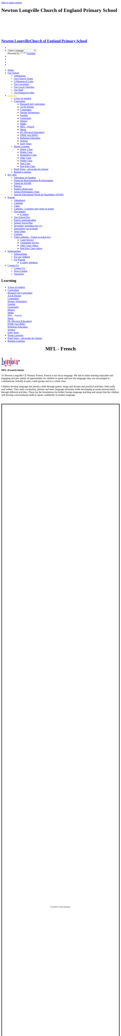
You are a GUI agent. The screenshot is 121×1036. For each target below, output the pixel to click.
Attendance (19, 200)
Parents (11, 197)
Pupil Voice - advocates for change (31, 169)
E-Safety (24, 214)
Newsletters (20, 211)
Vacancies (19, 274)
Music (23, 129)
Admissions (20, 75)
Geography (25, 118)
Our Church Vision (23, 78)
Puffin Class (26, 160)
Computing (25, 109)
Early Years (26, 143)
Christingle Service (29, 242)
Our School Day (22, 217)
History (24, 121)
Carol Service (27, 240)
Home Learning (22, 146)
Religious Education (30, 138)
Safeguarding (14, 251)
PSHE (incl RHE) (29, 135)
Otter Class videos (29, 245)
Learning (12, 95)
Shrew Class (26, 149)
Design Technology (30, 112)
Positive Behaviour (23, 189)
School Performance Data (26, 191)
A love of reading (22, 98)
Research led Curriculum (32, 104)
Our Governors (21, 84)
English (24, 115)
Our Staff (18, 90)
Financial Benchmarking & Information (33, 180)
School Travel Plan (23, 223)
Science (24, 140)
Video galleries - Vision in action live (32, 237)
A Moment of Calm (23, 81)
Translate (30, 53)
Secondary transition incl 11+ (28, 225)
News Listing (20, 271)
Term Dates (19, 231)
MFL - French (27, 126)
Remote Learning (22, 172)
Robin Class (26, 152)
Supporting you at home (26, 228)
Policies (18, 186)
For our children (22, 257)
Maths (23, 124)
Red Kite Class (27, 166)
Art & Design (27, 107)
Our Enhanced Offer (24, 92)
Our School (13, 73)
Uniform (18, 234)
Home (11, 70)
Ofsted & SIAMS (22, 183)
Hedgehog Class (28, 155)
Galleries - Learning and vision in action (34, 208)
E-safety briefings (29, 262)
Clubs (17, 206)
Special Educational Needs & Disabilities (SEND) (39, 194)
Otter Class (25, 157)
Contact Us (13, 265)
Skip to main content (11, 2)
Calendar (18, 203)
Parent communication (25, 220)
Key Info (12, 174)
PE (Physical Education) (32, 132)
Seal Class (25, 163)
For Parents (19, 259)
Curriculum (19, 101)
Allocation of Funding (25, 177)
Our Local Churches (24, 87)
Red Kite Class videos (31, 248)
